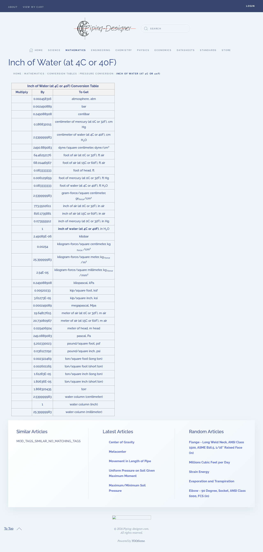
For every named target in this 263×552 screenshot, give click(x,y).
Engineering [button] (100, 50)
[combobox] (165, 28)
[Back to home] (105, 28)
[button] (250, 6)
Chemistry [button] (123, 50)
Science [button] (54, 50)
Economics (163, 50)
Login (250, 6)
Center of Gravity (121, 442)
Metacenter (117, 452)
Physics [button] (143, 50)
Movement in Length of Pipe (130, 461)
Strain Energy (199, 472)
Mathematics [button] (76, 50)
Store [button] (226, 50)
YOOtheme (138, 541)
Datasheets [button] (186, 50)
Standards (208, 50)
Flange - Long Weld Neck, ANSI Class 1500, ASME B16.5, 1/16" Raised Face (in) (216, 447)
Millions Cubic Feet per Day (209, 462)
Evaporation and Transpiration (211, 481)
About (13, 7)
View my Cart (33, 7)
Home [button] (39, 50)
